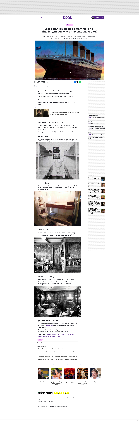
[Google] (55, 393)
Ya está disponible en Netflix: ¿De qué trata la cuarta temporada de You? (64, 113)
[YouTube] (66, 393)
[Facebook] (57, 393)
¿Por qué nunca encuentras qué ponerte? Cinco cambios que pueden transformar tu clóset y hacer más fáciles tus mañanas (82, 382)
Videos (75, 21)
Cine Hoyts (49, 325)
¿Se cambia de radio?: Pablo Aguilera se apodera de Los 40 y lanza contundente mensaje (43, 381)
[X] (61, 393)
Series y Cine (69, 24)
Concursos (80, 21)
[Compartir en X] (77, 82)
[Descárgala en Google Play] (41, 393)
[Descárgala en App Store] (49, 393)
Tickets (86, 21)
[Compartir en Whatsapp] (80, 82)
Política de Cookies (41, 406)
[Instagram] (59, 393)
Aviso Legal (56, 406)
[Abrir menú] (36, 18)
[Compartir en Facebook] (75, 82)
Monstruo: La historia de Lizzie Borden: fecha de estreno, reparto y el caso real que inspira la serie (57, 359)
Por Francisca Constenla (39, 81)
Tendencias (62, 21)
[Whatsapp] (68, 393)
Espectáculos (55, 21)
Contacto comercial (63, 406)
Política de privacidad (50, 406)
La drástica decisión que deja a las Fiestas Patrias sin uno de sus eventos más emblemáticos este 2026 (69, 381)
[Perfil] (42, 18)
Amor (71, 21)
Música (67, 21)
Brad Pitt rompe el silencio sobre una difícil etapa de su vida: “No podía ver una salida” (96, 381)
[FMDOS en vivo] (93, 17)
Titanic (40, 339)
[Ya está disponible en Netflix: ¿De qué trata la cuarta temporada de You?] (41, 113)
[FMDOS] (67, 17)
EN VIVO (90, 21)
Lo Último (49, 21)
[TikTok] (63, 393)
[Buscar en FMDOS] (38, 18)
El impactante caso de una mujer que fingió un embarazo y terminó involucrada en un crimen (56, 354)
